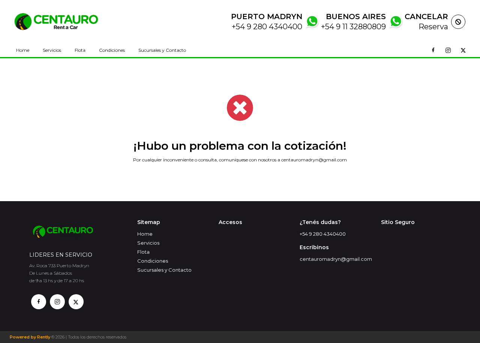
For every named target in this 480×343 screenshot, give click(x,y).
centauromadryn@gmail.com (314, 159)
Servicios (52, 50)
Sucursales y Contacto (162, 50)
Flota (80, 50)
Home (22, 50)
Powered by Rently (30, 337)
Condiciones (112, 50)
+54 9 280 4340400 (323, 234)
